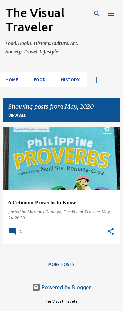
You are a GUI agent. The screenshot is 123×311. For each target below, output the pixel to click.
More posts (61, 264)
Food (39, 80)
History (70, 80)
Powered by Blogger (65, 287)
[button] (111, 231)
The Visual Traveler (35, 19)
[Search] (97, 13)
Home (11, 80)
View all (17, 115)
